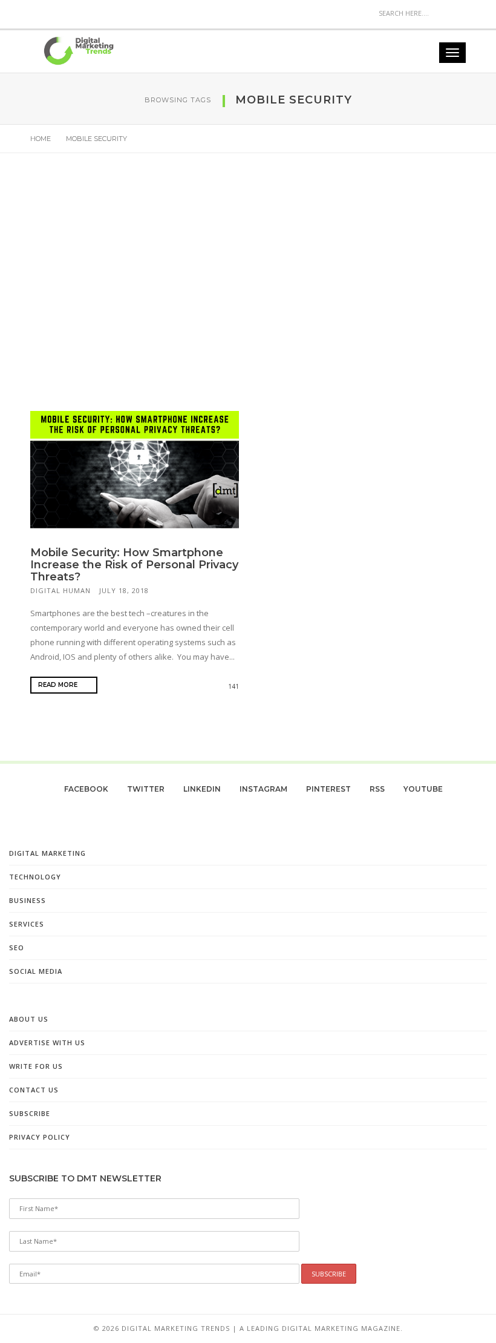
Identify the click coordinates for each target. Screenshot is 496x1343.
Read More (58, 685)
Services (26, 923)
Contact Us (34, 1089)
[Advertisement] (248, 286)
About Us (28, 1018)
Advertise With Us (47, 1042)
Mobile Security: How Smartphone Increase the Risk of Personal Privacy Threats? (134, 564)
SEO (16, 947)
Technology (35, 876)
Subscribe (29, 1113)
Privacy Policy (39, 1136)
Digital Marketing (47, 853)
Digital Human (60, 590)
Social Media (35, 971)
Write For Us (36, 1066)
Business (27, 900)
